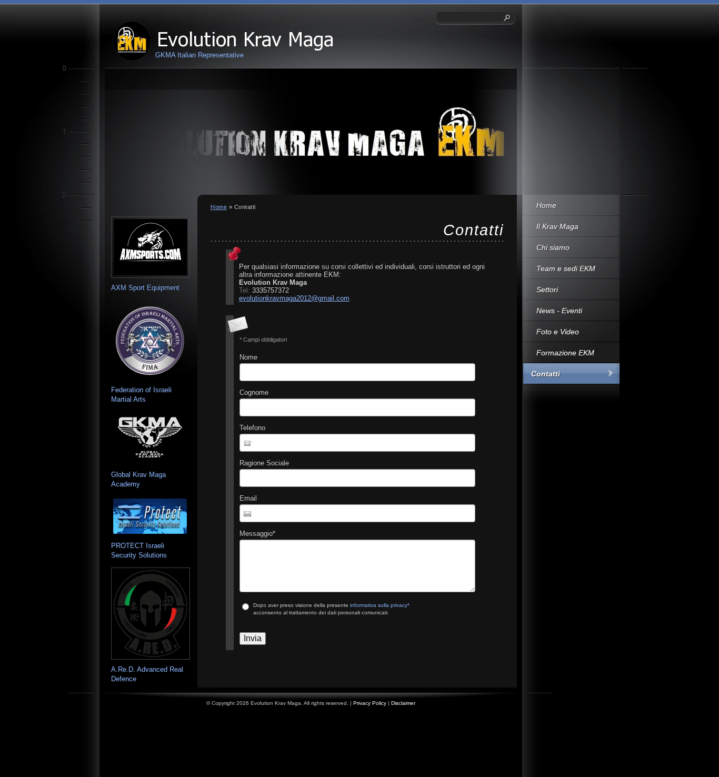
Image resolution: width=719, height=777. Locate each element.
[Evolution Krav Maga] (132, 41)
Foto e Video (557, 331)
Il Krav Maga (557, 226)
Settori (547, 289)
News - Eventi (559, 310)
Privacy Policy (369, 703)
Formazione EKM (565, 352)
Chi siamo (553, 247)
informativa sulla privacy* (380, 605)
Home (546, 205)
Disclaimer (403, 703)
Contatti (545, 374)
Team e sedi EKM (565, 268)
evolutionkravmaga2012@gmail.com (294, 298)
